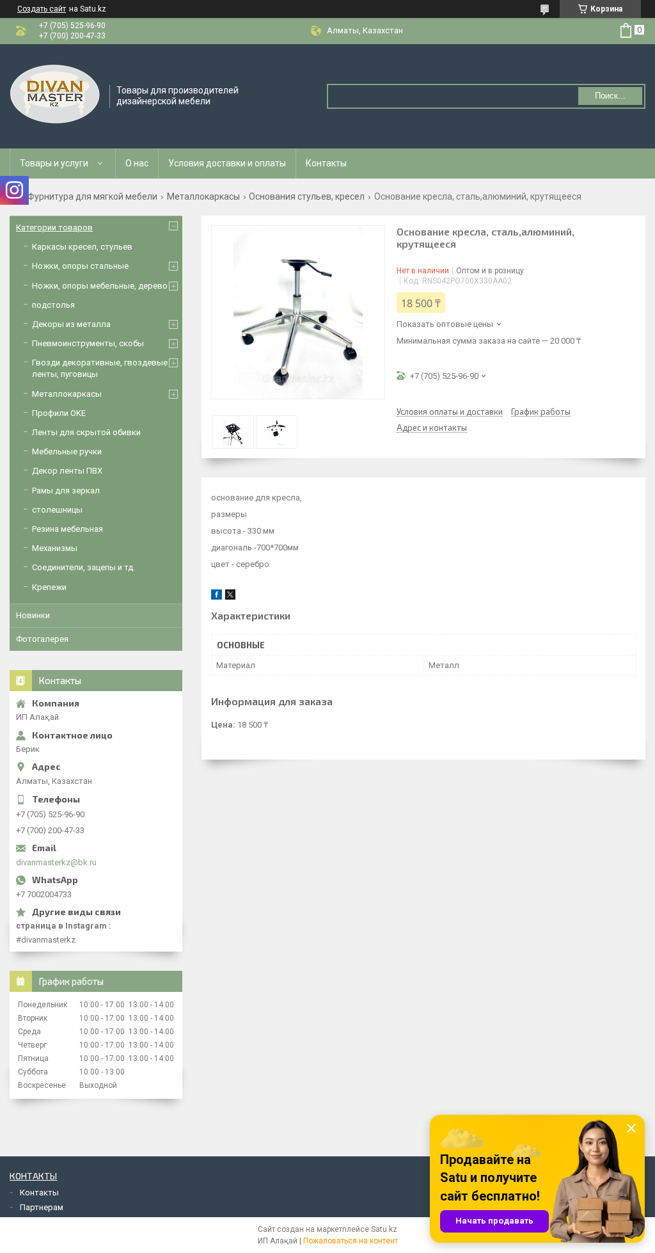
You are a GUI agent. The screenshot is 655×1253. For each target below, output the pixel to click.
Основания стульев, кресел (307, 196)
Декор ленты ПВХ (67, 470)
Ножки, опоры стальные (80, 266)
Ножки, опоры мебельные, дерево (100, 286)
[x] (230, 597)
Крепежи (49, 587)
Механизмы (54, 548)
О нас (136, 163)
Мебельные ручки (67, 451)
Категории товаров (54, 227)
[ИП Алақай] (55, 95)
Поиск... (610, 95)
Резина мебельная (67, 529)
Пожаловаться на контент (350, 1240)
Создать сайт (41, 8)
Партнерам (41, 1207)
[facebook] (216, 597)
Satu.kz (384, 1229)
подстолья (53, 305)
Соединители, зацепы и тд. (83, 567)
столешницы (57, 510)
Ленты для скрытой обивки (86, 432)
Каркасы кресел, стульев (82, 246)
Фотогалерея (42, 639)
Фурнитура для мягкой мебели (92, 196)
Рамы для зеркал (66, 490)
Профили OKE (59, 413)
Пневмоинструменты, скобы (88, 343)
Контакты (326, 163)
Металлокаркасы (203, 196)
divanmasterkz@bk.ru (56, 862)
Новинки (33, 615)
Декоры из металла (71, 324)
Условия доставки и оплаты (227, 163)
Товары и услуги (54, 163)
